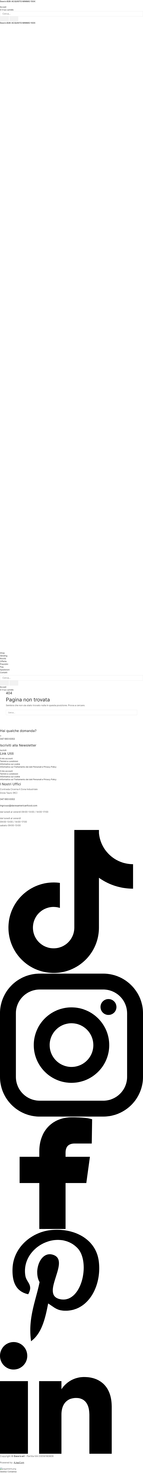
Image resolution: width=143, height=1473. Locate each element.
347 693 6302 (7, 739)
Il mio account (6, 758)
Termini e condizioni (9, 761)
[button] (7, 10)
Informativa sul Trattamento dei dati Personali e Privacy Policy (28, 767)
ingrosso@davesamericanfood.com (18, 805)
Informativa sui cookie (10, 764)
